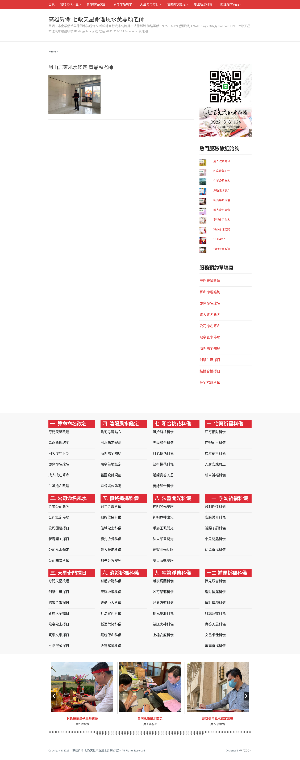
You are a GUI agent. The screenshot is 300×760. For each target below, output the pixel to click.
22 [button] (116, 732)
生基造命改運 (58, 486)
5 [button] (62, 732)
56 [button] (222, 732)
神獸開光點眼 (163, 550)
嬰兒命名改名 (221, 219)
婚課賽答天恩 (163, 475)
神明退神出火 (163, 517)
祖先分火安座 (111, 560)
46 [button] (191, 732)
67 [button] (100, 734)
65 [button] (250, 732)
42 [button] (178, 732)
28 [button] (134, 732)
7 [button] (69, 732)
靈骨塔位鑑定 (111, 486)
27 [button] (131, 732)
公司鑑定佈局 (58, 517)
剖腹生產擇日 (209, 360)
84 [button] (153, 734)
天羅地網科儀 (111, 592)
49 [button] (200, 732)
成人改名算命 (221, 161)
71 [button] (112, 734)
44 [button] (184, 732)
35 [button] (156, 732)
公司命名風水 (122, 4)
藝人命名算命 (221, 210)
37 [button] (162, 732)
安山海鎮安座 (163, 560)
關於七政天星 (69, 4)
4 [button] (59, 732)
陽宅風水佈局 (209, 337)
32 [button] (147, 732)
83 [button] (150, 734)
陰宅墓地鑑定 (111, 464)
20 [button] (109, 732)
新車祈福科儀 (215, 475)
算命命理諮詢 (221, 229)
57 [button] (225, 732)
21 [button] (112, 732)
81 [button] (144, 734)
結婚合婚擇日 (209, 371)
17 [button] (100, 732)
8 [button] (72, 732)
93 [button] (181, 734)
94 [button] (184, 734)
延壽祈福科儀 (215, 646)
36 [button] (159, 732)
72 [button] (116, 734)
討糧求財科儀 (111, 581)
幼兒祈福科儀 (215, 550)
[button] (53, 696)
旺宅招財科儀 (209, 382)
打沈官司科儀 (111, 613)
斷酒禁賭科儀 (221, 200)
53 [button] (212, 732)
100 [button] (203, 734)
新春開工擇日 (58, 539)
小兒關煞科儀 (215, 539)
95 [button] (187, 734)
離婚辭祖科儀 (163, 432)
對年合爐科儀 (111, 506)
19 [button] (106, 732)
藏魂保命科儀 (111, 635)
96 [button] (191, 734)
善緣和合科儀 (163, 486)
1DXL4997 (219, 239)
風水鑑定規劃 (111, 443)
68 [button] (103, 734)
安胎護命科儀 (215, 517)
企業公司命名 (221, 180)
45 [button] (187, 732)
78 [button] (134, 734)
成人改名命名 (209, 314)
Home (52, 51)
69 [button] (106, 734)
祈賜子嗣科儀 (215, 528)
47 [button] (194, 732)
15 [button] (94, 732)
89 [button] (169, 734)
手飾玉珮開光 (163, 528)
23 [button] (119, 732)
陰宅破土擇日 (58, 624)
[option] (82, 694)
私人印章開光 (163, 539)
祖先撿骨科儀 (111, 539)
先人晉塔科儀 (111, 550)
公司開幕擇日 (58, 528)
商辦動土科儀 (215, 443)
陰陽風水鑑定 (176, 4)
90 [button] (172, 734)
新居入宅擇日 (58, 613)
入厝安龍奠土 (215, 464)
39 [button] (169, 732)
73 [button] (119, 734)
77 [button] (131, 734)
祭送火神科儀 (163, 624)
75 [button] (125, 734)
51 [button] (206, 732)
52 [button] (209, 732)
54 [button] (216, 732)
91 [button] (175, 734)
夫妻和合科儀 (163, 443)
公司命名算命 (209, 326)
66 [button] (97, 734)
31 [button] (144, 732)
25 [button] (125, 732)
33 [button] (150, 732)
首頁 (51, 4)
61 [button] (237, 732)
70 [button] (109, 734)
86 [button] (159, 734)
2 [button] (53, 732)
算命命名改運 (96, 4)
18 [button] (103, 732)
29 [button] (137, 732)
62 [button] (241, 732)
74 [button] (122, 734)
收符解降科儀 (111, 646)
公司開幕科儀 (58, 560)
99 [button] (200, 734)
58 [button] (228, 732)
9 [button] (75, 732)
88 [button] (166, 734)
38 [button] (166, 732)
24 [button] (122, 732)
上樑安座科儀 (163, 635)
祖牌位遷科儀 (111, 517)
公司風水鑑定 (58, 550)
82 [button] (147, 734)
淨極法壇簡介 (221, 190)
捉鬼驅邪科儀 (163, 613)
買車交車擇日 (58, 635)
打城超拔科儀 (215, 613)
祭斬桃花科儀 (163, 464)
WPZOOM (246, 750)
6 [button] (66, 732)
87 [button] (162, 734)
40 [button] (172, 732)
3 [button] (56, 732)
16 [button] (97, 732)
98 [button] (197, 734)
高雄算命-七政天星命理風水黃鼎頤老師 (96, 19)
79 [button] (137, 734)
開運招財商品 (229, 4)
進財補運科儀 (215, 592)
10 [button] (78, 732)
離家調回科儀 (163, 581)
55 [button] (219, 732)
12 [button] (84, 732)
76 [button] (128, 734)
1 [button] (50, 732)
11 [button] (81, 732)
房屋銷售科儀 (215, 453)
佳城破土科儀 (111, 528)
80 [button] (141, 734)
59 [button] (231, 732)
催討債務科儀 (215, 602)
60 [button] (234, 732)
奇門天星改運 (221, 249)
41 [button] (175, 732)
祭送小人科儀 (111, 602)
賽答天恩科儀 (215, 624)
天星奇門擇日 (149, 4)
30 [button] (141, 732)
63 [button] (244, 732)
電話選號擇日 (58, 646)
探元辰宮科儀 (215, 581)
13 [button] (87, 732)
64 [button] (247, 732)
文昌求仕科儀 (215, 635)
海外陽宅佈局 (209, 348)
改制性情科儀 (215, 506)
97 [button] (194, 734)
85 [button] (156, 734)
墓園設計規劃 (111, 475)
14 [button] (91, 732)
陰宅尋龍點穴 (111, 432)
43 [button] (181, 732)
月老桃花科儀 (163, 453)
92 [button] (178, 734)
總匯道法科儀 (203, 4)
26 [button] (128, 732)
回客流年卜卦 (221, 171)
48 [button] (197, 732)
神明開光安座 (163, 506)
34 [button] (153, 732)
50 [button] (203, 732)
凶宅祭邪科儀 (163, 592)
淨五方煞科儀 (163, 602)
